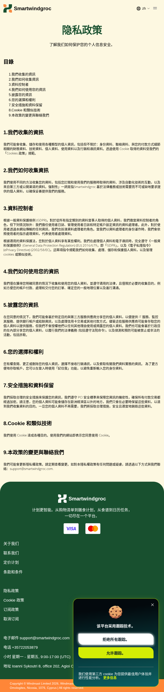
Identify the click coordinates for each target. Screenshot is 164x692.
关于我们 (11, 544)
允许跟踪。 (116, 653)
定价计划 (11, 562)
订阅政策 (11, 610)
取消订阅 (11, 619)
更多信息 (110, 678)
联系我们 (11, 553)
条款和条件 (13, 572)
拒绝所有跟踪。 (115, 639)
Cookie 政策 (13, 600)
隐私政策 (11, 591)
